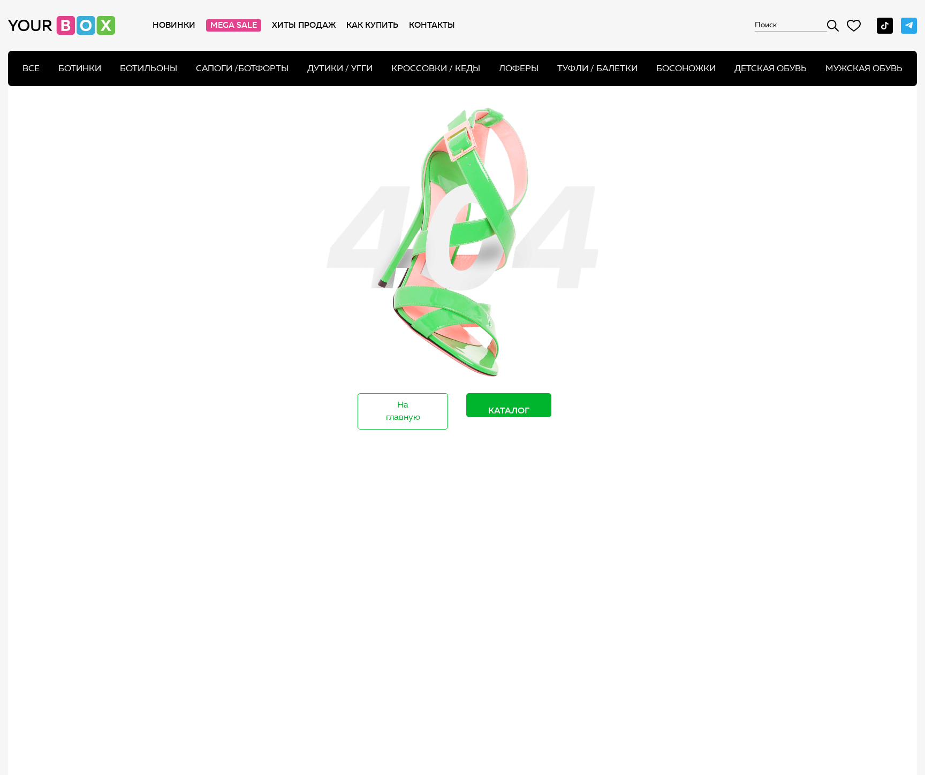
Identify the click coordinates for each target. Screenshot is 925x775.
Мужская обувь (864, 68)
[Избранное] (854, 26)
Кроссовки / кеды (435, 68)
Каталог (508, 410)
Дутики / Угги (340, 68)
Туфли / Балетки (597, 68)
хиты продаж (304, 25)
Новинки (174, 25)
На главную (403, 411)
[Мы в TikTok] (885, 26)
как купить (372, 25)
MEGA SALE (233, 25)
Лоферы (519, 68)
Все (31, 68)
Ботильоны (148, 68)
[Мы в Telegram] (909, 26)
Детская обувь (770, 68)
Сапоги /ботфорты (242, 68)
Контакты (432, 25)
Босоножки (686, 68)
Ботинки (79, 68)
